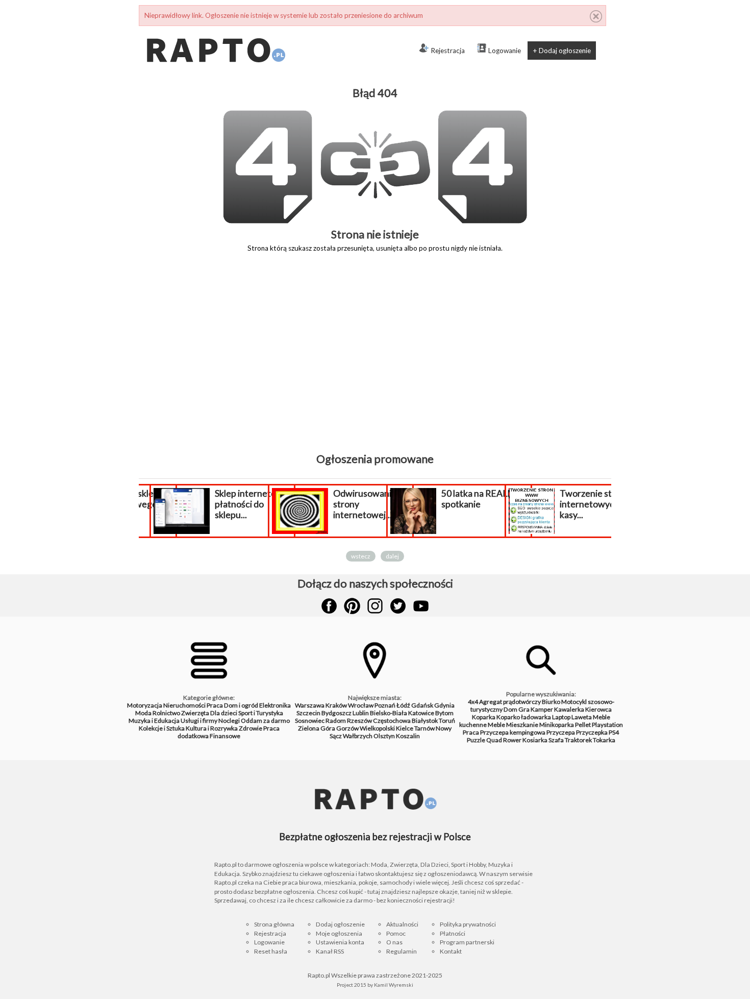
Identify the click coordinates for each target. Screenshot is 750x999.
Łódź (403, 705)
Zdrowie (250, 728)
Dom (510, 709)
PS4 (614, 732)
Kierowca (598, 709)
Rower (512, 740)
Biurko (551, 701)
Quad (494, 740)
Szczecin (308, 713)
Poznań (384, 705)
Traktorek (578, 740)
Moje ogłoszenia (339, 933)
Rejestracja (448, 50)
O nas (394, 942)
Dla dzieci (223, 713)
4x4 (473, 701)
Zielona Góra (316, 728)
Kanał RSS (330, 951)
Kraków (336, 705)
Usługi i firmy (199, 720)
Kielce (404, 728)
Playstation (607, 724)
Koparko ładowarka (523, 717)
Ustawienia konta (340, 942)
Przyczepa (560, 732)
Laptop (561, 717)
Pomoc (396, 933)
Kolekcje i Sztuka (162, 728)
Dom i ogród (241, 705)
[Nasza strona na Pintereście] (352, 606)
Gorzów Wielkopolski (365, 728)
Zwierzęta (195, 713)
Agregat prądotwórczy (510, 701)
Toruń (447, 720)
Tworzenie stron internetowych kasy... (587, 504)
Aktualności (402, 924)
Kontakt (451, 951)
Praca (215, 705)
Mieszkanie (522, 724)
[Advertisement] (375, 359)
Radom (336, 720)
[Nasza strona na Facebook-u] (329, 606)
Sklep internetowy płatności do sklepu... (245, 504)
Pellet (583, 724)
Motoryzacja (144, 705)
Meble (496, 724)
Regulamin (401, 951)
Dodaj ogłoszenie (340, 924)
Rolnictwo (166, 713)
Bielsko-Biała (388, 713)
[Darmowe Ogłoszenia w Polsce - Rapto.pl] (215, 30)
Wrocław (360, 705)
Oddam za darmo (265, 720)
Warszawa (309, 705)
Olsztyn (384, 736)
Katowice (421, 713)
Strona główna (274, 924)
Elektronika (275, 705)
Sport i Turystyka (260, 713)
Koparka (483, 717)
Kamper (542, 709)
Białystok (425, 720)
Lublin (361, 713)
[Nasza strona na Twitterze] (398, 606)
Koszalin (408, 736)
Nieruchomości (184, 705)
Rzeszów (359, 720)
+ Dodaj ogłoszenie (562, 50)
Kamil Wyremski (393, 985)
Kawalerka (569, 709)
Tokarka (604, 740)
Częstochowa (392, 720)
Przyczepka (592, 732)
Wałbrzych (357, 736)
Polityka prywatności (468, 924)
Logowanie (504, 50)
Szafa (556, 740)
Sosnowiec (309, 720)
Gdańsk (422, 705)
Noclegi (229, 720)
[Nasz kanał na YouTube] (421, 606)
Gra (524, 709)
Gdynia (444, 705)
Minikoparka (556, 724)
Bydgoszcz (336, 713)
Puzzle (476, 740)
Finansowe (225, 736)
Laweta (581, 717)
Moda (143, 713)
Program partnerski (467, 942)
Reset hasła (270, 951)
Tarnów (424, 728)
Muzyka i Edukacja (154, 720)
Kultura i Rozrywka (212, 728)
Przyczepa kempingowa (512, 732)
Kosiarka (534, 740)
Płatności (452, 933)
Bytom (444, 713)
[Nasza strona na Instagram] (375, 606)
